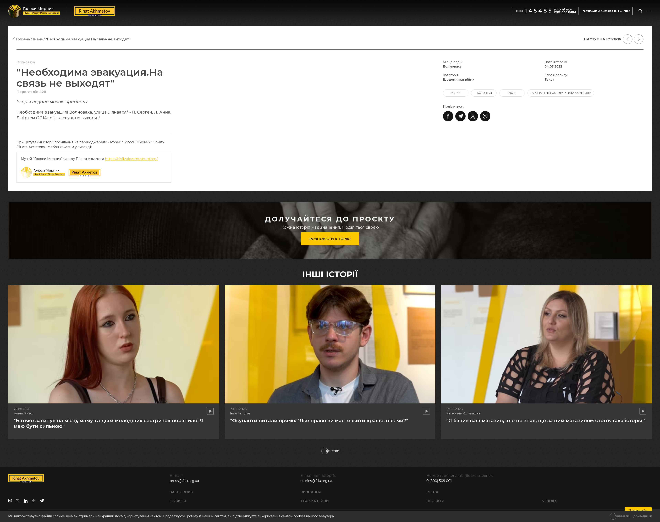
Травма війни (314, 501)
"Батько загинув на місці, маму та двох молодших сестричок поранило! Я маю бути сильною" (109, 423)
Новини (178, 501)
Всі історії (333, 451)
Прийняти (621, 516)
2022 (511, 93)
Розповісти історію (330, 239)
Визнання (310, 492)
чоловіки (484, 93)
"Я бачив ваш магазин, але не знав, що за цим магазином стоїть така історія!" (546, 420)
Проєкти (435, 501)
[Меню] (649, 11)
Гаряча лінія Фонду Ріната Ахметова (560, 93)
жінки (455, 93)
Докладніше (642, 516)
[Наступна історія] (639, 39)
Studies (549, 501)
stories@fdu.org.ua (316, 481)
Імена (432, 492)
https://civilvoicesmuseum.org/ (131, 159)
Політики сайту (638, 510)
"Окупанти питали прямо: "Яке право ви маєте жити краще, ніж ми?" (319, 420)
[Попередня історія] (627, 39)
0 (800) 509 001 (439, 481)
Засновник (181, 492)
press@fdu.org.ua (184, 481)
